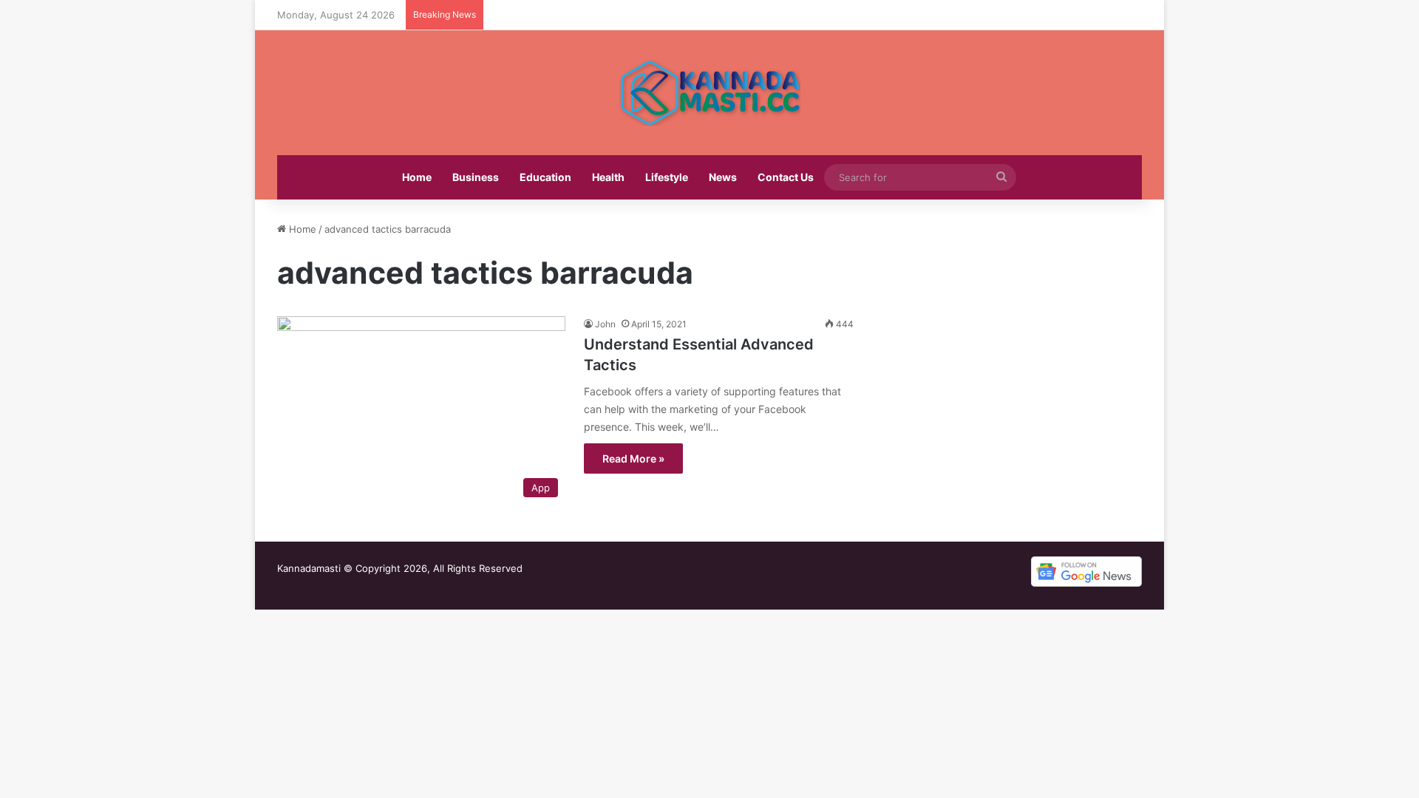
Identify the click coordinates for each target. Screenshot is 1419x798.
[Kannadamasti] (709, 93)
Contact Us (786, 177)
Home (417, 177)
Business (475, 177)
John (605, 324)
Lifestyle (666, 177)
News (723, 177)
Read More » (633, 458)
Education (545, 177)
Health (608, 177)
